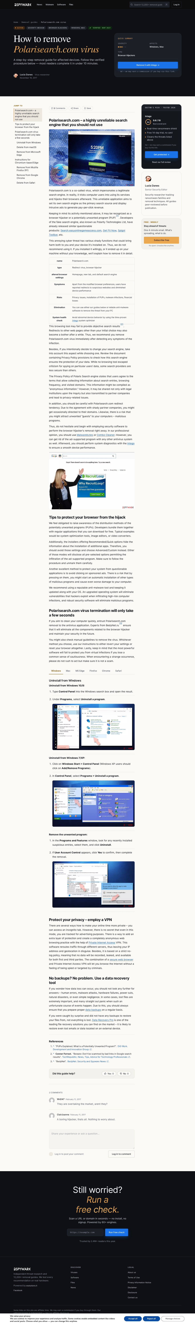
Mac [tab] (68, 670)
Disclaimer (132, 1287)
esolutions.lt (31, 1285)
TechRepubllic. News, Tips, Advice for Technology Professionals (94, 1057)
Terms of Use (134, 1277)
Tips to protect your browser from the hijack (27, 125)
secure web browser (121, 959)
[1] (117, 216)
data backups (93, 1009)
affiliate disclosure (61, 1313)
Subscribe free (161, 240)
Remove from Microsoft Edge (28, 153)
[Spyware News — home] (22, 4)
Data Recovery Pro (102, 1020)
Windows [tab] (56, 670)
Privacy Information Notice (139, 1282)
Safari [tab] (118, 670)
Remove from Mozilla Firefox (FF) (27, 169)
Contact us (132, 1297)
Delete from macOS (26, 147)
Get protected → (161, 154)
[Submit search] (132, 5)
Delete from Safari (26, 182)
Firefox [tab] (93, 670)
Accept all (132, 1318)
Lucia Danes (26, 74)
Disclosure (132, 1292)
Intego (75, 320)
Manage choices (172, 1318)
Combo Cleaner (105, 435)
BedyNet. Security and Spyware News (87, 1061)
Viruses (74, 1272)
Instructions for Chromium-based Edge (26, 161)
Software (61, 4)
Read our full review (161, 162)
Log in (177, 4)
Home (16, 22)
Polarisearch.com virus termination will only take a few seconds (27, 134)
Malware (50, 4)
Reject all (151, 1318)
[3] (120, 623)
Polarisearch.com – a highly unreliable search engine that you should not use (27, 115)
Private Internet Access (102, 942)
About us (132, 1272)
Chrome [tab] (106, 670)
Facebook (18, 1290)
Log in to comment (121, 1154)
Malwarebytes (85, 435)
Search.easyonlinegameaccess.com (81, 230)
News (39, 4)
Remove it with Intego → (147, 65)
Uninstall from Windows (29, 142)
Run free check (116, 1232)
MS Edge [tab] (80, 670)
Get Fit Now (109, 230)
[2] (121, 324)
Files (71, 4)
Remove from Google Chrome (27, 176)
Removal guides (30, 22)
